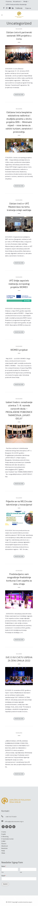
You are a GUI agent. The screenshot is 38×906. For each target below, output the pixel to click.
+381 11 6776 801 (10, 817)
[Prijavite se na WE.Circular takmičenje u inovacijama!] (19, 518)
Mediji (25, 1)
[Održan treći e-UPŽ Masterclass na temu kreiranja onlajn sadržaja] (19, 224)
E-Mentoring (4, 836)
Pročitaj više (19, 94)
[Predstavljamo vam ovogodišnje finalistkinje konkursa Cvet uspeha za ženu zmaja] (19, 599)
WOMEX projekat (19, 349)
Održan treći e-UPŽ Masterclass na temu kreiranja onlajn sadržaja (19, 207)
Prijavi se (28, 8)
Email (3, 876)
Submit (5, 884)
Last (21, 872)
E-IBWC (3, 841)
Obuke (3, 853)
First (2, 872)
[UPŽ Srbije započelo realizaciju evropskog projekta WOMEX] (19, 298)
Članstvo (3, 843)
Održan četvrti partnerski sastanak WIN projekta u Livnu (19, 35)
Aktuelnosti (17, 1)
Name (3, 866)
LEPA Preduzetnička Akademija (16, 4)
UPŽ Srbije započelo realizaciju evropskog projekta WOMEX (19, 284)
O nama (3, 832)
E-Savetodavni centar (7, 839)
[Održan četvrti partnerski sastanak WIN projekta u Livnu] (19, 54)
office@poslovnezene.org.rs (14, 821)
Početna (9, 1)
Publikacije (18, 8)
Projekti (3, 834)
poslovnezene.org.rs (25, 902)
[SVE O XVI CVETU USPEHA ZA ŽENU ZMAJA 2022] (19, 676)
